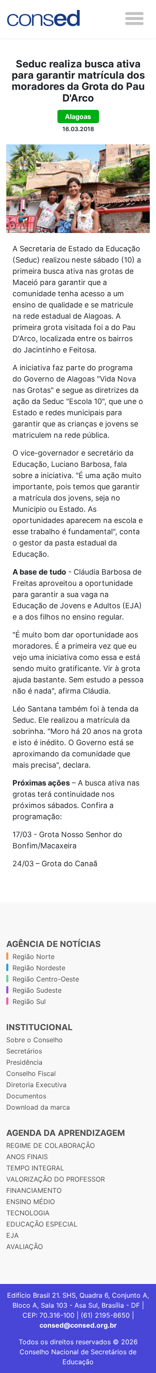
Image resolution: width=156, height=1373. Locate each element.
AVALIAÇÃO (24, 1246)
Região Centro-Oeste (45, 979)
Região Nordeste (38, 968)
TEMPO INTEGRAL (35, 1168)
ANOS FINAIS (27, 1156)
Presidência (24, 1062)
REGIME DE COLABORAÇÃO (50, 1145)
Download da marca (38, 1107)
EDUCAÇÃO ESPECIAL (41, 1224)
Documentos (26, 1096)
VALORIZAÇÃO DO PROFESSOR (55, 1179)
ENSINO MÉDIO (30, 1201)
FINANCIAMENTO (34, 1190)
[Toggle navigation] (134, 18)
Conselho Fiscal (31, 1073)
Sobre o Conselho (34, 1040)
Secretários (24, 1051)
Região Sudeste (37, 990)
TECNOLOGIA (28, 1213)
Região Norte (33, 956)
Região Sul (29, 1001)
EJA (12, 1235)
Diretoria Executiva (36, 1085)
